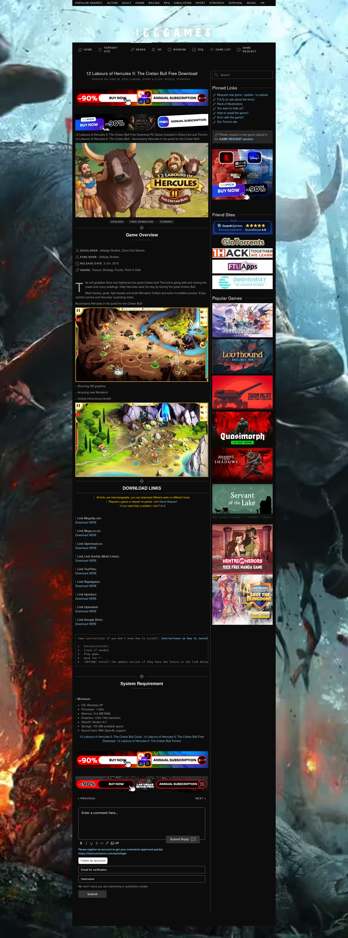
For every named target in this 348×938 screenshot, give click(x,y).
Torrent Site (111, 49)
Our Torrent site (227, 122)
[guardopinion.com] (242, 227)
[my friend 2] (242, 241)
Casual (135, 79)
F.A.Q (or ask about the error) (236, 99)
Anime (140, 3)
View (242, 319)
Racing (154, 3)
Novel (252, 3)
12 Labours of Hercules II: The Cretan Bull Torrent (149, 741)
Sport (200, 3)
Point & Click (153, 79)
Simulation (183, 3)
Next (200, 798)
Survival (236, 3)
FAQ (201, 49)
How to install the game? (233, 113)
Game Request (168, 501)
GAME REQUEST (250, 49)
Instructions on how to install (185, 638)
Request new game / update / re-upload (242, 95)
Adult (127, 3)
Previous (87, 798)
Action (112, 3)
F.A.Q (161, 506)
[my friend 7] (242, 282)
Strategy (217, 3)
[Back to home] (174, 24)
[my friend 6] (242, 266)
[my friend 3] (242, 253)
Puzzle (170, 79)
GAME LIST (223, 49)
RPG (167, 3)
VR (263, 3)
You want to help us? (230, 108)
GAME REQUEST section (236, 139)
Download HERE (85, 522)
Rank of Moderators (229, 104)
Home (88, 49)
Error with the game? (230, 117)
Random (179, 49)
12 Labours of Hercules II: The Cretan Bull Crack (111, 737)
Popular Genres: (89, 3)
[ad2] (240, 549)
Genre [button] (141, 49)
